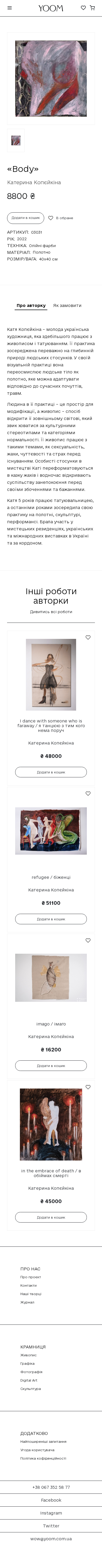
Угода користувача (37, 1450)
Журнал (27, 1302)
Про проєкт (30, 1277)
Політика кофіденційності (43, 1458)
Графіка (27, 1363)
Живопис (28, 1355)
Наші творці (30, 1294)
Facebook (51, 1500)
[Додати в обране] (88, 637)
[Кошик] (92, 8)
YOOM (50, 9)
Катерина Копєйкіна (34, 182)
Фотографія (31, 1372)
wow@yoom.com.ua (51, 1538)
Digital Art (28, 1380)
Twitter (51, 1525)
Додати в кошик (26, 217)
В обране (64, 218)
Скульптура (30, 1388)
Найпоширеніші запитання (43, 1441)
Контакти (28, 1285)
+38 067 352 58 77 (51, 1487)
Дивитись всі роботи (51, 611)
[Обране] (83, 8)
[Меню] (9, 8)
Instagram (51, 1513)
